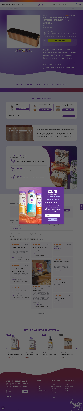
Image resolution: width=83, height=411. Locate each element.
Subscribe (52, 220)
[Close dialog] (62, 188)
